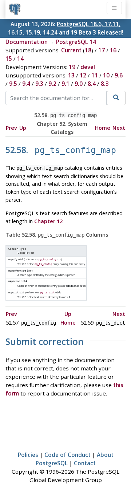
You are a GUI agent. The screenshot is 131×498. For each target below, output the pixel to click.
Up (22, 127)
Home (102, 127)
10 (106, 75)
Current (71, 50)
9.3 (39, 83)
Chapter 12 (48, 221)
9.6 (119, 75)
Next (118, 127)
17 (101, 50)
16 (113, 50)
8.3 (105, 83)
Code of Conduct (67, 454)
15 (8, 58)
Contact (85, 463)
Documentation (26, 41)
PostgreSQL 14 (76, 41)
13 (71, 75)
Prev (11, 127)
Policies (28, 454)
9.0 (79, 83)
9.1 (65, 83)
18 (88, 50)
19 (72, 67)
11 (94, 75)
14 (20, 58)
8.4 (92, 83)
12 (83, 75)
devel (87, 67)
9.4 (26, 83)
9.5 (13, 83)
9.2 (52, 83)
